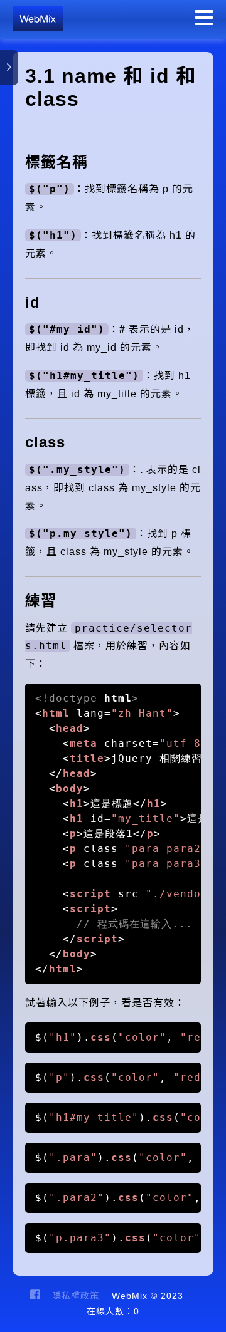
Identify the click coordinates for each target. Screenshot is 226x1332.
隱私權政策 (75, 1296)
